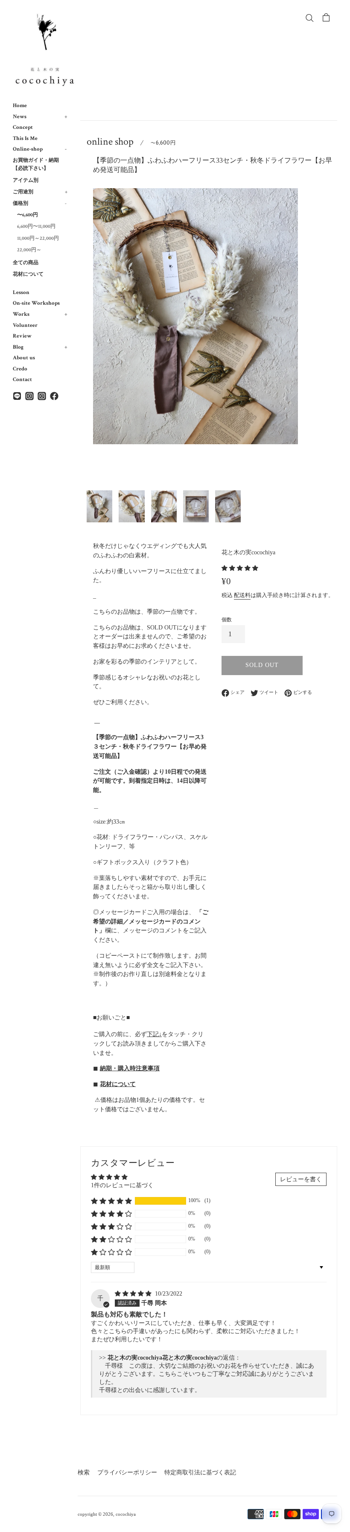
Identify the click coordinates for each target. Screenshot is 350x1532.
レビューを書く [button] (301, 1179)
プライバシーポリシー (127, 1472)
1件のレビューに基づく (122, 1185)
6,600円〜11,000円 (36, 226)
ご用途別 (40, 192)
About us (24, 357)
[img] (134, 1293)
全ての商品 (25, 262)
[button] (240, 568)
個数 (227, 620)
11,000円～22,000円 (38, 238)
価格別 (40, 203)
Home (20, 105)
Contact (22, 379)
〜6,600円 (27, 215)
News (40, 116)
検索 (84, 1472)
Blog (40, 347)
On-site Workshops (36, 303)
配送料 (242, 595)
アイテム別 (25, 180)
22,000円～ (29, 250)
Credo (20, 368)
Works (40, 314)
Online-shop (40, 149)
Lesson (21, 292)
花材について (28, 274)
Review (22, 335)
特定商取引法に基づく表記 (200, 1472)
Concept (23, 127)
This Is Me (25, 138)
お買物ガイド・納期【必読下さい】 (36, 164)
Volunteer (25, 325)
